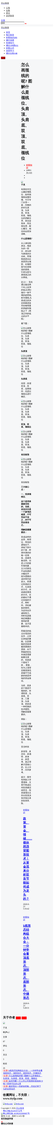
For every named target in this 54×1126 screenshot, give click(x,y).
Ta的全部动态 (9, 1089)
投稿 (3, 58)
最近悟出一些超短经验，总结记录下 (22, 1086)
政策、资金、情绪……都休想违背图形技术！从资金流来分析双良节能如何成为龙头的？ (27, 858)
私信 (24, 1018)
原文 (8, 13)
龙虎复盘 (10, 16)
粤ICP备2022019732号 (12, 1111)
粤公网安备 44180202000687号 (16, 1113)
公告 (8, 8)
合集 (8, 10)
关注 (18, 1018)
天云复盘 (20, 1108)
